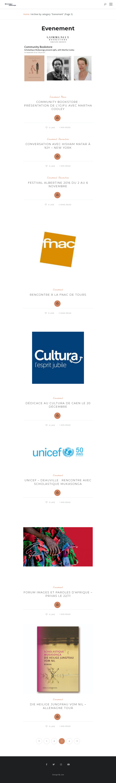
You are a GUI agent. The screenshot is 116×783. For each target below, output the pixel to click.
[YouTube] (68, 764)
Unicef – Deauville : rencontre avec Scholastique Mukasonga (58, 482)
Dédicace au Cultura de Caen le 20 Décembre (58, 405)
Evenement (55, 96)
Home (26, 14)
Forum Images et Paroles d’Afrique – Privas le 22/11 (58, 594)
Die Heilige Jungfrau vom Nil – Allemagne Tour (58, 706)
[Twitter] (54, 764)
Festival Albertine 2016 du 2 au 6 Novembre (58, 184)
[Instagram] (61, 764)
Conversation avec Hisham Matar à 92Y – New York (58, 145)
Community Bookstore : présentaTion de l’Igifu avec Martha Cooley (58, 105)
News (63, 96)
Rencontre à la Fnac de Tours (58, 294)
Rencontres (63, 138)
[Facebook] (46, 764)
